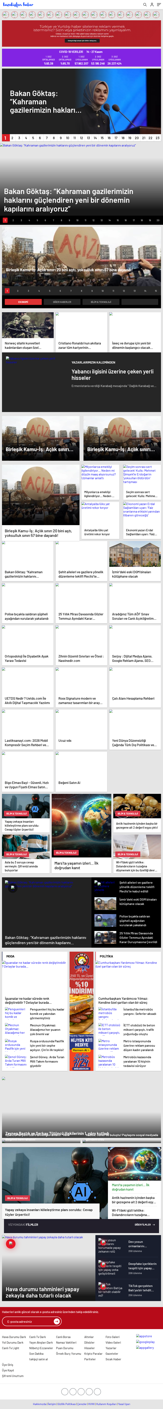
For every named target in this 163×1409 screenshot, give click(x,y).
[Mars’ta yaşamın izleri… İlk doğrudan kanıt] (134, 1164)
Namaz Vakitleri (66, 1342)
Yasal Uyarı (124, 1404)
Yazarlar (111, 1348)
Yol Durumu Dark (12, 1342)
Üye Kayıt (8, 1370)
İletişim (52, 1404)
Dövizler (89, 1342)
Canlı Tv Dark (37, 1337)
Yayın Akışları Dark (41, 1342)
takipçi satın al (38, 1359)
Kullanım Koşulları (106, 1404)
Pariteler (90, 1359)
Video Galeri (113, 1342)
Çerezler (82, 1404)
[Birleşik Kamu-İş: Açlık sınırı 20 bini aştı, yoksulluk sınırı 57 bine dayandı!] (41, 495)
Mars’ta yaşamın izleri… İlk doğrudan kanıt (130, 1187)
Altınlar (89, 1337)
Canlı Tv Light (10, 1348)
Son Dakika (36, 1353)
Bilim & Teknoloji (101, 302)
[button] (5, 137)
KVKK (91, 1404)
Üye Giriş (7, 1364)
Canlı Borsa (63, 1337)
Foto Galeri (112, 1337)
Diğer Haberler (62, 302)
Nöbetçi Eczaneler (41, 1348)
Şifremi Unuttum (12, 1376)
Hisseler (89, 1348)
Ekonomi (23, 302)
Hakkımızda (39, 1404)
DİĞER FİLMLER (143, 1224)
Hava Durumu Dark (14, 1337)
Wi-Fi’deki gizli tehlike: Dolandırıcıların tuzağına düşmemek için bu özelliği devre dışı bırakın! (130, 1212)
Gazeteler (112, 1353)
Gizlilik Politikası (67, 1404)
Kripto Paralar (93, 1353)
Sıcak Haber (113, 1359)
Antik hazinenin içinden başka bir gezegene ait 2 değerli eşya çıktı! (133, 1200)
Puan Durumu (64, 1348)
